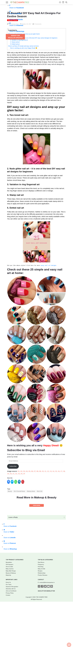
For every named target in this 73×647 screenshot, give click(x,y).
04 (27, 471)
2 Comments (37, 24)
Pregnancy (41, 564)
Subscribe (12, 466)
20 (11, 474)
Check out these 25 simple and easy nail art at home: (23, 46)
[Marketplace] (63, 2)
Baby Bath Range (11, 571)
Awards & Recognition (12, 586)
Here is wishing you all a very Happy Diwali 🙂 (23, 48)
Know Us (8, 582)
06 (32, 471)
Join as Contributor (11, 591)
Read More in (36, 497)
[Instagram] (39, 586)
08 (37, 471)
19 (8, 474)
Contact (8, 595)
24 (21, 474)
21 (13, 474)
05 (29, 471)
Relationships (41, 573)
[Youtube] (48, 586)
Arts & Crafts (9, 566)
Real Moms (41, 562)
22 (16, 474)
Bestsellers (9, 562)
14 (53, 471)
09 (40, 471)
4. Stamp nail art (15, 42)
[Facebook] (42, 586)
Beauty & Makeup (11, 573)
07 (35, 471)
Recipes (40, 571)
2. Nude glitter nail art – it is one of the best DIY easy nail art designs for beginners (33, 38)
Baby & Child (41, 568)
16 (58, 471)
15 (56, 471)
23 (19, 474)
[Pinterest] (51, 586)
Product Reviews (42, 575)
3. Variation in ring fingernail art (19, 40)
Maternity (8, 575)
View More (36, 505)
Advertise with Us (10, 588)
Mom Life (39, 491)
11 (45, 471)
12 (48, 471)
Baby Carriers (10, 568)
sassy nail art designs (48, 265)
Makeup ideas (31, 491)
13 (50, 471)
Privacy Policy (10, 593)
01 (18, 471)
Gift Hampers (9, 564)
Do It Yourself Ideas (19, 491)
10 (43, 471)
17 (61, 471)
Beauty (10, 491)
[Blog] (60, 2)
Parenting (40, 566)
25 (24, 474)
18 (64, 471)
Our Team (8, 584)
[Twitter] (45, 586)
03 (24, 471)
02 (21, 471)
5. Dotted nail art (15, 44)
